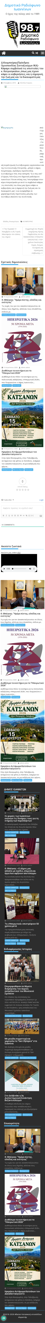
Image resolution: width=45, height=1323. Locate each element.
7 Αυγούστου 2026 (13, 813)
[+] (32, 515)
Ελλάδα (5, 221)
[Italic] (6, 515)
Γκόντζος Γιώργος (26, 83)
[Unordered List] (17, 515)
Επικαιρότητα (14, 221)
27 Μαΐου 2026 (11, 1036)
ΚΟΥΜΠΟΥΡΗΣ (28, 221)
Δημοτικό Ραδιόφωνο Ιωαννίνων (22, 7)
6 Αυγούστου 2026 (13, 865)
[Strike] (12, 515)
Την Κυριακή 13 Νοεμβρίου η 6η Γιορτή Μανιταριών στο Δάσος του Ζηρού (11, 233)
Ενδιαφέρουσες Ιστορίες (13, 1016)
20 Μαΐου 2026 (11, 1092)
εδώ (19, 552)
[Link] (26, 515)
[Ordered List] (14, 515)
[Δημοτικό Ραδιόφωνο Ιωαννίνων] (3, 53)
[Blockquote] (20, 515)
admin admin (25, 297)
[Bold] (3, 515)
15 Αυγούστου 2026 (10, 297)
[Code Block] (23, 515)
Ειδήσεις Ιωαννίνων (8, 315)
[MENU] (42, 53)
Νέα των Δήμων (18, 469)
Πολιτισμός (17, 385)
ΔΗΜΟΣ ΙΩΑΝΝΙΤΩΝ (11, 832)
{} (29, 515)
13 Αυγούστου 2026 (10, 367)
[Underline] (9, 515)
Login (41, 500)
